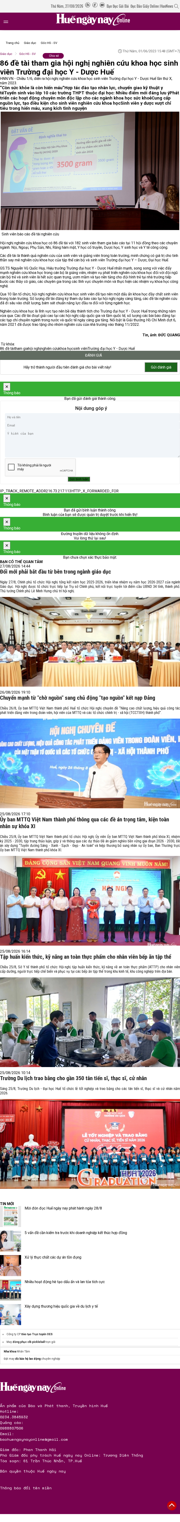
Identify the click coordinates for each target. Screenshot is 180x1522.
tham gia (21, 348)
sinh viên (80, 348)
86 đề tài (7, 348)
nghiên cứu (50, 348)
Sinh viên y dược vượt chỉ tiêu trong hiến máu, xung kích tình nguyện (85, 106)
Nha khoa (10, 1351)
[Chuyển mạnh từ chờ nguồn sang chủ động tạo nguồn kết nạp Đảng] (90, 756)
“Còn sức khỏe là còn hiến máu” (32, 87)
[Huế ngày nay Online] (96, 21)
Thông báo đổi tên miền (26, 1488)
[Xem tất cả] (8, 21)
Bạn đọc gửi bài (118, 6)
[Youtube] (102, 6)
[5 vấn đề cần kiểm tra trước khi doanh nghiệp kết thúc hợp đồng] (10, 1241)
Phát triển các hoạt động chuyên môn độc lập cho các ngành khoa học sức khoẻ (89, 95)
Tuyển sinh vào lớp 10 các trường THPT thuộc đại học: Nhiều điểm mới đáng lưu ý (87, 93)
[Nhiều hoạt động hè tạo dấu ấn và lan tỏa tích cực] (10, 1290)
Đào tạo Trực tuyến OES (36, 1334)
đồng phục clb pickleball (29, 1342)
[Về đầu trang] (171, 1505)
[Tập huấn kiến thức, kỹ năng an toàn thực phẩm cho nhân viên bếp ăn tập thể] (90, 1014)
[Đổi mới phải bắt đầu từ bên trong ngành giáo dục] (90, 632)
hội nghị (34, 348)
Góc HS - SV (49, 43)
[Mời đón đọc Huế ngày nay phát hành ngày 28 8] (10, 1216)
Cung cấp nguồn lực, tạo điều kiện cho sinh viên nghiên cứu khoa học (85, 101)
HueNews (166, 6)
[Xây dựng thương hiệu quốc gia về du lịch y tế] (10, 1314)
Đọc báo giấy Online (145, 6)
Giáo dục (30, 43)
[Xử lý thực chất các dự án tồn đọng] (10, 1265)
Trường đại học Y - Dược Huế (111, 348)
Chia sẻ (54, 55)
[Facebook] (95, 6)
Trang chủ (12, 43)
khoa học (66, 348)
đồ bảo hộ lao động (28, 1358)
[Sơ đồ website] (87, 6)
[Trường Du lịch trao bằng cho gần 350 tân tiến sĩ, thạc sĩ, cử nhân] (90, 1136)
